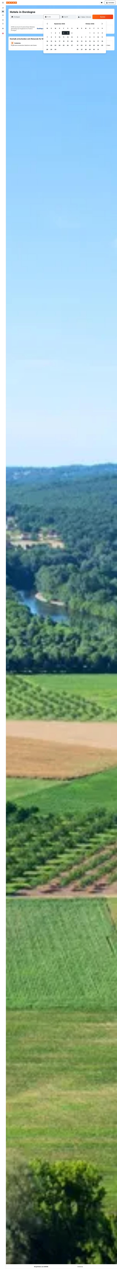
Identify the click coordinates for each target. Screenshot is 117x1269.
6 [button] (81, 37)
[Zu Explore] (3, 20)
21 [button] (47, 45)
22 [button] (51, 45)
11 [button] (63, 37)
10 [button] (59, 37)
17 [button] (59, 41)
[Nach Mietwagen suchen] (3, 15)
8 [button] (51, 37)
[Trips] (3, 28)
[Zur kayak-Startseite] (11, 3)
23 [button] (55, 45)
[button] (3, 3)
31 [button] (98, 49)
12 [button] (67, 37)
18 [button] (63, 41)
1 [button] (51, 33)
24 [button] (59, 45)
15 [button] (51, 41)
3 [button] (59, 33)
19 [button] (67, 41)
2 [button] (55, 33)
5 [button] (67, 33)
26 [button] (68, 45)
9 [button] (55, 37)
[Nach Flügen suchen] (3, 8)
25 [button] (63, 45)
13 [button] (72, 37)
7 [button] (47, 37)
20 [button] (72, 41)
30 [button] (55, 49)
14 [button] (47, 41)
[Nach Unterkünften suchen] (3, 11)
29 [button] (51, 49)
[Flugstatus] (3, 23)
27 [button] (72, 45)
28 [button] (47, 49)
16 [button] (55, 41)
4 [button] (63, 33)
